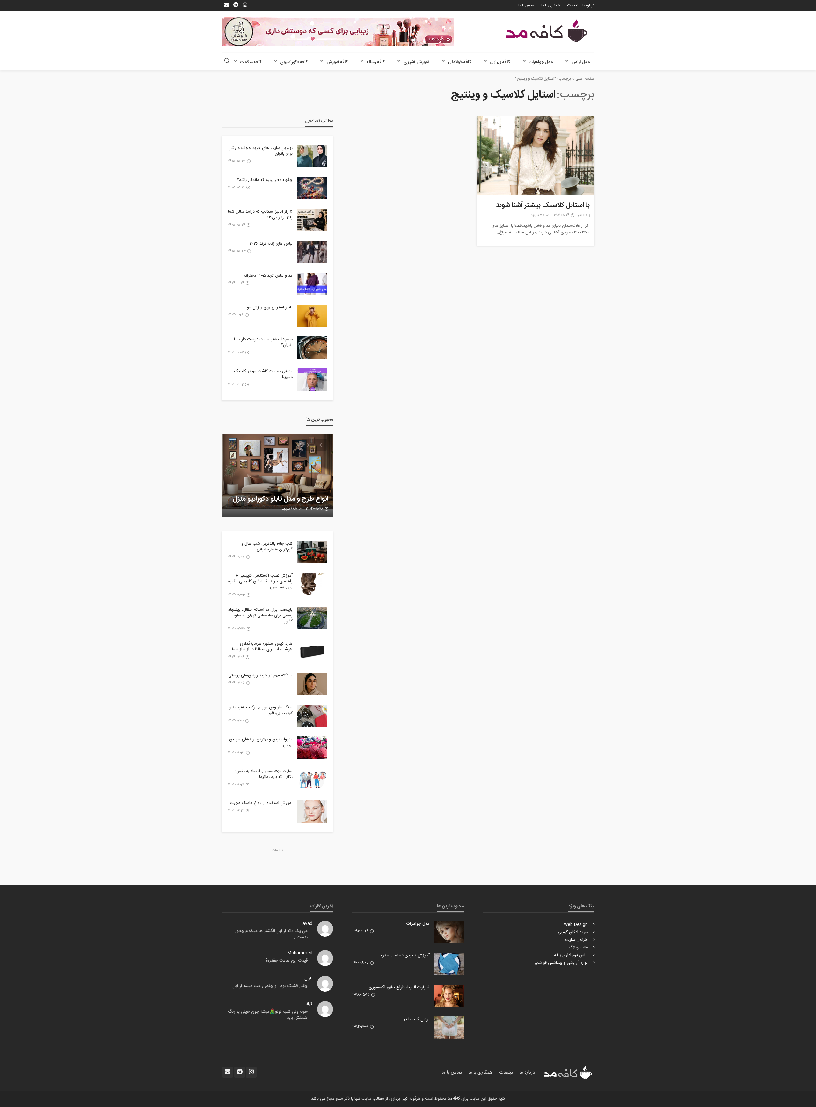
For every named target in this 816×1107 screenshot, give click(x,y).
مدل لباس (581, 62)
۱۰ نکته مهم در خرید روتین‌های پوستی (260, 675)
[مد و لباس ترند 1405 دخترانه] (312, 284)
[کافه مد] (546, 30)
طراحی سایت (576, 939)
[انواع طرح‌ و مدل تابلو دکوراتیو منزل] (277, 475)
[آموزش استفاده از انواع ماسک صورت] (312, 811)
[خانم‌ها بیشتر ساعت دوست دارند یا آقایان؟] (312, 347)
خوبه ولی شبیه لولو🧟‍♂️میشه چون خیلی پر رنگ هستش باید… (268, 1015)
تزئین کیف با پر (417, 1019)
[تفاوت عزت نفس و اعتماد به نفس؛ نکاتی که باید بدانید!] (312, 779)
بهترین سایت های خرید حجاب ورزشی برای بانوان (260, 151)
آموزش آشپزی (416, 62)
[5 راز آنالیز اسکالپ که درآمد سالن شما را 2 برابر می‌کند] (312, 220)
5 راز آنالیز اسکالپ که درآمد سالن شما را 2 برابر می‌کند (260, 214)
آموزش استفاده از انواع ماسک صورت (261, 803)
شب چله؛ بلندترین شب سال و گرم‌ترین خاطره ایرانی (267, 546)
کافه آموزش (337, 62)
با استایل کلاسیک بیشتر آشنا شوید (543, 205)
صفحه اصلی (584, 79)
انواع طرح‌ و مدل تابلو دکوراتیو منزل (280, 499)
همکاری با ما (550, 5)
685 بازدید (289, 509)
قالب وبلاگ (578, 947)
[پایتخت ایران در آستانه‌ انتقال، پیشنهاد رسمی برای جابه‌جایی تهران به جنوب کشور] (312, 618)
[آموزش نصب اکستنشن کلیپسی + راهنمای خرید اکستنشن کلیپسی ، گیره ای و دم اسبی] (312, 584)
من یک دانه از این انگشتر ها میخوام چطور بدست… (271, 934)
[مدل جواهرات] (449, 932)
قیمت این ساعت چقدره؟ (287, 960)
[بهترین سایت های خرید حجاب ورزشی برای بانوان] (312, 156)
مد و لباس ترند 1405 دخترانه (268, 275)
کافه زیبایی (500, 62)
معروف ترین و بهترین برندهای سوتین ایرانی (261, 742)
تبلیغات (572, 5)
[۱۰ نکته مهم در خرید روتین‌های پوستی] (312, 684)
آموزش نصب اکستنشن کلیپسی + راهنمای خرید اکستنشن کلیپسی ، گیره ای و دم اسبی (260, 581)
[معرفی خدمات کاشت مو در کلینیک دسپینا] (312, 379)
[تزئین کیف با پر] (449, 1027)
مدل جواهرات (541, 62)
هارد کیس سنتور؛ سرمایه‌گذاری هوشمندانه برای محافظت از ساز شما (262, 646)
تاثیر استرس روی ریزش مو (270, 307)
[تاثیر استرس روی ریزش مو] (312, 316)
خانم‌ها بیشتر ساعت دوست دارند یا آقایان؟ (263, 342)
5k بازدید (537, 215)
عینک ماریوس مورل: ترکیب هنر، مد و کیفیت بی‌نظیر (261, 710)
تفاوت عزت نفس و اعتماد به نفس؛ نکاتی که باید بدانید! (264, 774)
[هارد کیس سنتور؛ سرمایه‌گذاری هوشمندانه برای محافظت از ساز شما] (312, 652)
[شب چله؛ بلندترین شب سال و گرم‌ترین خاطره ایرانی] (312, 552)
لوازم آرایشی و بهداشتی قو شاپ (561, 962)
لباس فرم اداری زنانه (571, 955)
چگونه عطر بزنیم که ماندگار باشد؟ (265, 180)
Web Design (576, 924)
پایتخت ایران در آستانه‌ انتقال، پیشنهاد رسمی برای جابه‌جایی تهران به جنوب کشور (260, 615)
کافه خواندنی (459, 62)
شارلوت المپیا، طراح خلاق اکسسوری (399, 987)
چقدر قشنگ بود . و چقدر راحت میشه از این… (268, 986)
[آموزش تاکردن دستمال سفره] (449, 964)
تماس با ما (526, 5)
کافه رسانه (376, 62)
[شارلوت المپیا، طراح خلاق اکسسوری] (449, 996)
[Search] (227, 61)
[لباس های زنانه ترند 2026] (312, 252)
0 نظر (581, 215)
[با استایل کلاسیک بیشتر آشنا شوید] (535, 155)
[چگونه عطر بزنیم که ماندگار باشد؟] (312, 188)
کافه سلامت (250, 62)
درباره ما (588, 5)
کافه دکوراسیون (294, 62)
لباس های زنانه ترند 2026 (271, 244)
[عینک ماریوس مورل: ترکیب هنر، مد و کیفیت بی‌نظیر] (312, 716)
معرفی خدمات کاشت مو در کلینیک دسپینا (263, 374)
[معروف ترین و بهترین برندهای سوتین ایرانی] (312, 747)
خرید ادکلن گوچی (573, 932)
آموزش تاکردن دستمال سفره (405, 955)
